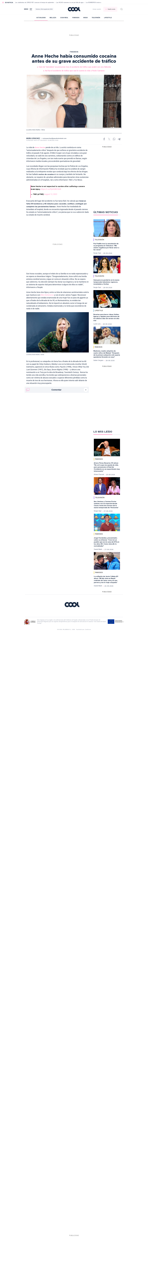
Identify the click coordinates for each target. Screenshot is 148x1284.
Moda (85, 17)
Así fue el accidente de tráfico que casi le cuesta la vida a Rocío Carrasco (75, 71)
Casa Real (64, 17)
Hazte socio (111, 9)
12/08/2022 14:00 (31, 140)
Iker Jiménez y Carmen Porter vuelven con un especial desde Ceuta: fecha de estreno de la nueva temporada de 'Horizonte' (106, 505)
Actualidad (41, 17)
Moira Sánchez (33, 138)
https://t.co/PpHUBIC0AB (51, 189)
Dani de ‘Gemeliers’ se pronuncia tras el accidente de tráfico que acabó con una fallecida (75, 67)
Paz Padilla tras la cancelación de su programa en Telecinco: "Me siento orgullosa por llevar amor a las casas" (106, 247)
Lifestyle (108, 17)
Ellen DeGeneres (47, 295)
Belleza (53, 17)
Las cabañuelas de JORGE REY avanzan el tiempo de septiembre (34, 2)
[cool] (74, 9)
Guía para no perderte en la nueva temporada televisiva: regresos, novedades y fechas (106, 282)
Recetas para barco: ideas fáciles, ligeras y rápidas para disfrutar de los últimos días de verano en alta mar (106, 317)
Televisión (96, 17)
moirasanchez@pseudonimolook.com (54, 138)
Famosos (75, 17)
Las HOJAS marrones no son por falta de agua (69, 2)
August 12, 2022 (50, 194)
